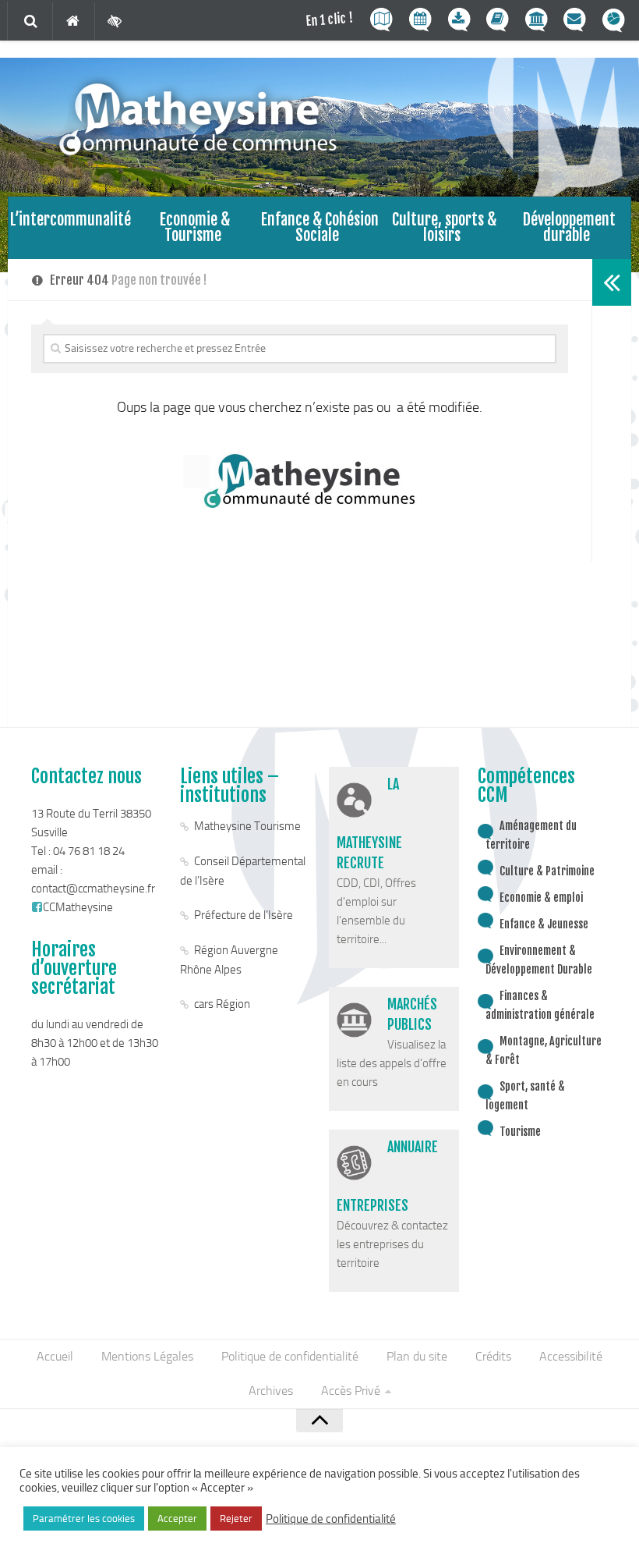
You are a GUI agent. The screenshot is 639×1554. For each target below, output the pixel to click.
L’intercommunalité (70, 219)
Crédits (493, 1356)
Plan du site (417, 1356)
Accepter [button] (177, 1518)
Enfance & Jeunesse (544, 924)
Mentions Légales (147, 1356)
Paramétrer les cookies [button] (84, 1518)
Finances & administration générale (540, 1005)
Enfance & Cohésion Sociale (320, 227)
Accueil (55, 1356)
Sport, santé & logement (525, 1096)
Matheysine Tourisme (247, 826)
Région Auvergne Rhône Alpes (229, 960)
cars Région (222, 1004)
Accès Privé (350, 1390)
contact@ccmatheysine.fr (93, 889)
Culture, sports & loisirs (444, 227)
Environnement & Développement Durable (538, 960)
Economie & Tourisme (195, 227)
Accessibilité (570, 1356)
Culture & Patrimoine (547, 871)
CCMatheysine (78, 907)
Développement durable (569, 227)
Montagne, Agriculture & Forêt (543, 1050)
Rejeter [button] (236, 1518)
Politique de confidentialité (289, 1356)
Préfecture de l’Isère (243, 915)
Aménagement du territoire (531, 835)
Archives (271, 1390)
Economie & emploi (541, 897)
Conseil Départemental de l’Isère (242, 871)
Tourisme (520, 1131)
